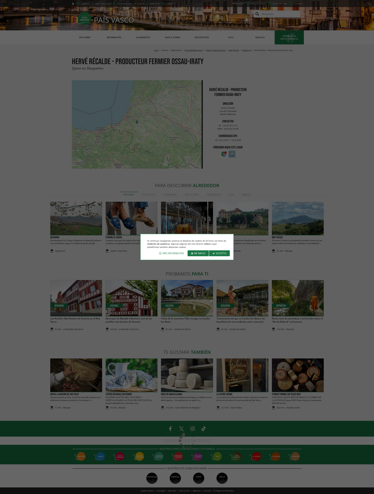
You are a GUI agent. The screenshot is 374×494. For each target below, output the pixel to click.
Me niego (199, 253)
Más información (173, 253)
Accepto (221, 253)
